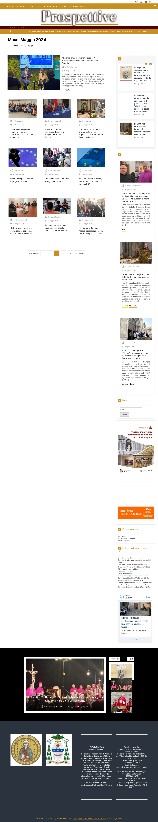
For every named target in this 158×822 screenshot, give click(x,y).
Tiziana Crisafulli (21, 220)
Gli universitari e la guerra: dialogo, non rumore (57, 180)
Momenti (66, 90)
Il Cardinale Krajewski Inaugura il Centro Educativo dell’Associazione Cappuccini (22, 133)
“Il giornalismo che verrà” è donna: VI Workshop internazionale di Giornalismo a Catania (80, 61)
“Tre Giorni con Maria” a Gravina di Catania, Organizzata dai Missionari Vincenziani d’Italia (91, 133)
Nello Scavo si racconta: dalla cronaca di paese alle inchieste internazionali (22, 231)
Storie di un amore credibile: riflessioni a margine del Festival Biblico (54, 133)
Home (10, 6)
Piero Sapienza (89, 171)
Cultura (125, 384)
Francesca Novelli (133, 267)
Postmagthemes (115, 818)
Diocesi (125, 305)
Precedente (33, 253)
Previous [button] (115, 659)
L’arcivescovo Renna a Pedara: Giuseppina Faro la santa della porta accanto (91, 231)
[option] (47, 31)
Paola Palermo (72, 67)
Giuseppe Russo (55, 171)
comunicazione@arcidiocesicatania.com (133, 576)
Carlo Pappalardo (56, 121)
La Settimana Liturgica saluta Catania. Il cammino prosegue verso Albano (47, 31)
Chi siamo (35, 6)
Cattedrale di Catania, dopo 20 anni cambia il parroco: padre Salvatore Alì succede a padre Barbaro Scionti (141, 75)
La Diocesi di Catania (55, 6)
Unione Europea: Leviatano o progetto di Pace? (22, 180)
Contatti (21, 6)
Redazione (19, 121)
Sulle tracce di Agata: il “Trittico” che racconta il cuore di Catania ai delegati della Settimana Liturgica (142, 132)
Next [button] (130, 659)
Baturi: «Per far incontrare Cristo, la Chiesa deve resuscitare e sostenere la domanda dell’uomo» (65, 699)
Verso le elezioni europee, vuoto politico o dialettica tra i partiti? (90, 181)
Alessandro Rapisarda (134, 186)
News (124, 229)
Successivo (79, 253)
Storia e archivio (78, 6)
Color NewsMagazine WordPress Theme (89, 818)
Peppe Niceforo (89, 220)
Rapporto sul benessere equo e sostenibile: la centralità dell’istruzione (56, 228)
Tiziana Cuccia (55, 217)
